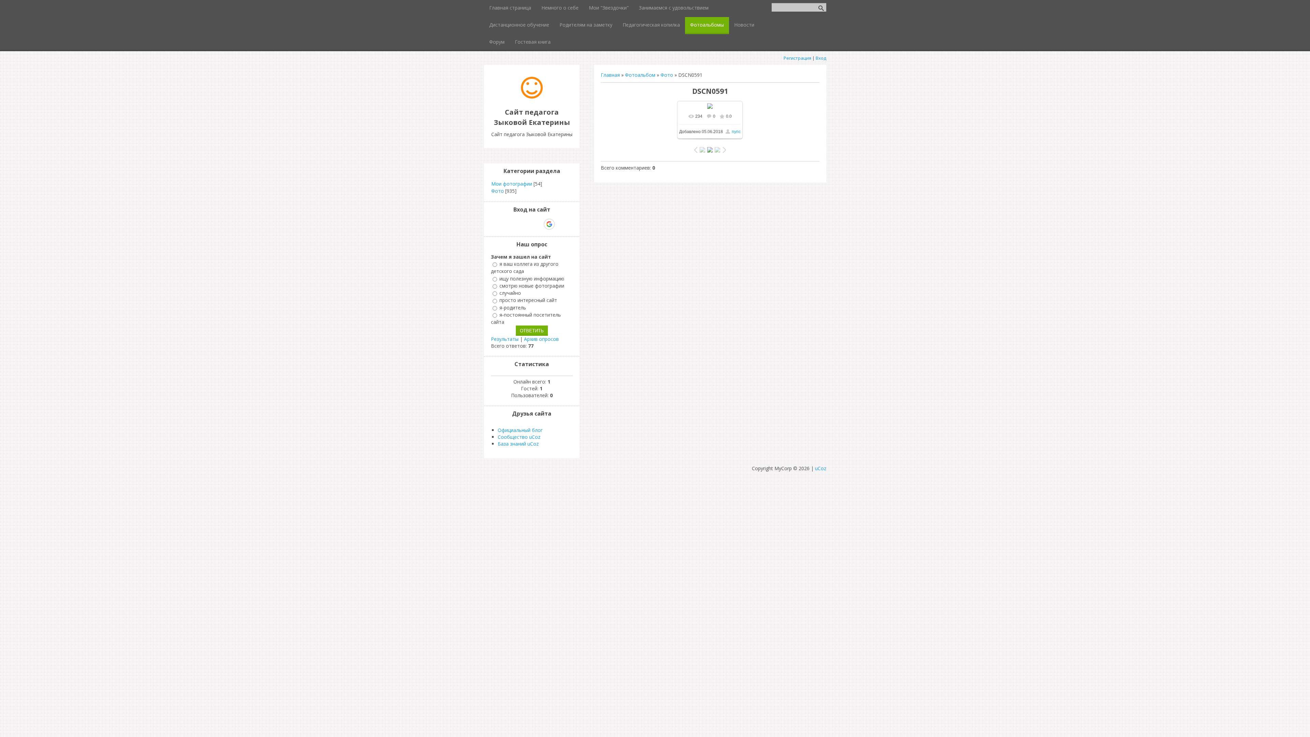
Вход (821, 58)
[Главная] (532, 96)
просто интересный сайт (528, 300)
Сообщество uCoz (519, 437)
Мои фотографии (511, 183)
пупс (736, 131)
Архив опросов (541, 339)
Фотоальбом (640, 75)
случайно (510, 293)
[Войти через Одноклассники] (561, 224)
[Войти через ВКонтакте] (514, 224)
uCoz (820, 468)
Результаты (505, 339)
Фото (666, 75)
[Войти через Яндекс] (537, 224)
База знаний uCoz (518, 443)
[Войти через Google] (549, 224)
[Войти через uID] (502, 224)
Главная (610, 75)
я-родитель (512, 307)
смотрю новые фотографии (531, 286)
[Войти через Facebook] (526, 224)
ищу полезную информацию (531, 278)
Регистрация (797, 58)
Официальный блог (520, 430)
